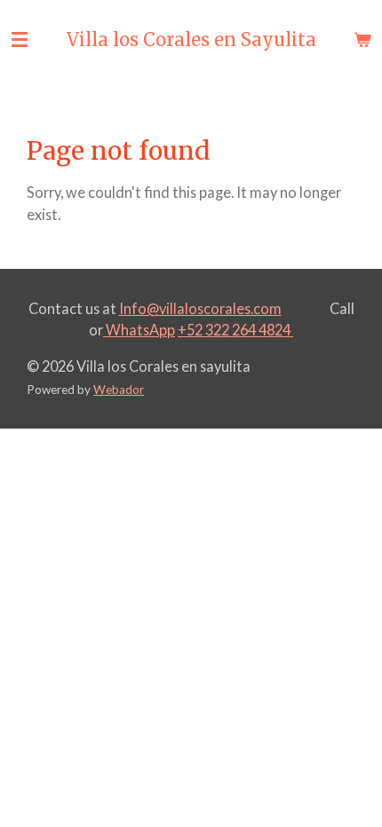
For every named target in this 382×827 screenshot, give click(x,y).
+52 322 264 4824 (235, 329)
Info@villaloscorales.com (200, 308)
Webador (118, 389)
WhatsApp (139, 329)
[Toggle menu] (19, 40)
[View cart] (362, 40)
